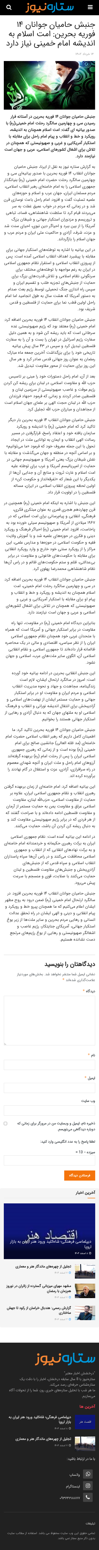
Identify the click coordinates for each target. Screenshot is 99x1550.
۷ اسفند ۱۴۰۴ (61, 1273)
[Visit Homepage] (50, 8)
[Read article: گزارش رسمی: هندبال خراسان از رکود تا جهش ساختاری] (85, 1313)
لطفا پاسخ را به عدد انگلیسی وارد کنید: (67, 1141)
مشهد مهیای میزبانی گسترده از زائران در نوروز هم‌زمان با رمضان (38, 1288)
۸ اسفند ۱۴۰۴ (82, 1253)
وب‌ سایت (88, 1101)
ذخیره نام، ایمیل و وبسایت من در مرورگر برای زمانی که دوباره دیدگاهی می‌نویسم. (56, 1126)
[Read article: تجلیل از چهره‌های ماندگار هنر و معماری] (85, 1271)
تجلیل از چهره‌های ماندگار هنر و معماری (43, 1266)
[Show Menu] (90, 7)
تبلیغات (90, 1523)
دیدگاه (88, 991)
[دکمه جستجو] (8, 7)
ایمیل (89, 1078)
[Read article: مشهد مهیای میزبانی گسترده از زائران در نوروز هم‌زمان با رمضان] (85, 1291)
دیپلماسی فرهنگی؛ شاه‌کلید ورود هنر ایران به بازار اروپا (50, 1244)
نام (91, 1055)
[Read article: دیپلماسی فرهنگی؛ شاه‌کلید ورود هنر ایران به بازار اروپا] (85, 1422)
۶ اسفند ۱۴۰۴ (61, 1319)
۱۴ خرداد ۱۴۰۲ (84, 54)
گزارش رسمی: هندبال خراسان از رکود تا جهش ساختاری (39, 1310)
